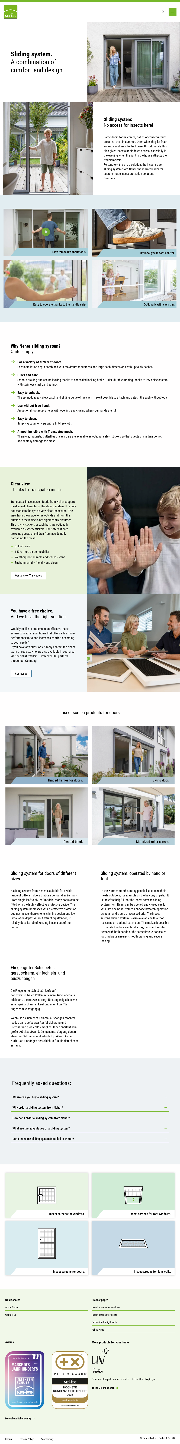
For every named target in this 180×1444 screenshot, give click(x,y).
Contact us (10, 1314)
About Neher (11, 1307)
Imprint (8, 1439)
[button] (46, 232)
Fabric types (98, 1329)
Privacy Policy (27, 1439)
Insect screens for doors (104, 1314)
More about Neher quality (18, 1418)
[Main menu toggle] (172, 12)
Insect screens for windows (106, 1307)
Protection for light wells (104, 1322)
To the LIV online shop (103, 1387)
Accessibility (47, 1439)
